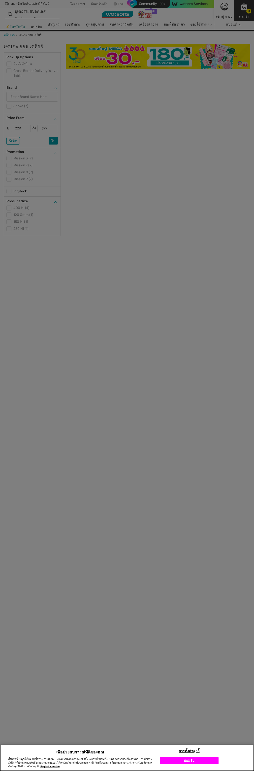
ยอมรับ (189, 760)
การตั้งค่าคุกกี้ (189, 751)
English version (50, 766)
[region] (127, 758)
